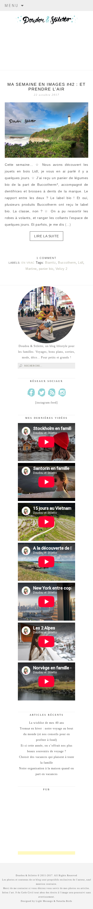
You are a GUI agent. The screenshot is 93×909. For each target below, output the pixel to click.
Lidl (80, 262)
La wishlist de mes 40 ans (46, 722)
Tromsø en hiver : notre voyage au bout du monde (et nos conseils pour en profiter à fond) (46, 734)
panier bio (46, 269)
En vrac (28, 262)
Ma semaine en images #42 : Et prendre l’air (46, 86)
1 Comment (46, 258)
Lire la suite (46, 236)
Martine (31, 269)
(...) (68, 224)
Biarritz (50, 262)
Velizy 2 (61, 269)
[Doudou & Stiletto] (46, 34)
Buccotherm (67, 262)
